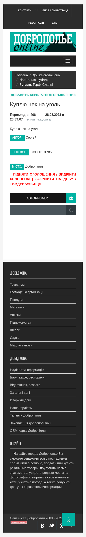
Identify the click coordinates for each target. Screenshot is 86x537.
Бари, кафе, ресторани (27, 377)
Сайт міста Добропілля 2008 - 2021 (36, 518)
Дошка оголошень (46, 75)
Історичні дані (20, 400)
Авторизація (38, 198)
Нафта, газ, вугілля (34, 80)
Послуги (16, 300)
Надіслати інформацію (27, 370)
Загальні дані (20, 392)
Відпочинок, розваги (25, 385)
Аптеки (15, 315)
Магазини (17, 307)
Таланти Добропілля (25, 415)
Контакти (24, 10)
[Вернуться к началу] (68, 519)
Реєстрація (36, 22)
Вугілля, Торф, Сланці (36, 84)
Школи (15, 330)
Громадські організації (26, 292)
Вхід (54, 22)
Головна (21, 75)
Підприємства (20, 322)
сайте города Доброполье (38, 453)
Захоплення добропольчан (30, 423)
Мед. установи (21, 345)
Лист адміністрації (55, 10)
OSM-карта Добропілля (28, 430)
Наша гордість (21, 408)
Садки (14, 338)
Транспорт (18, 284)
